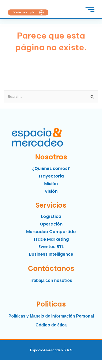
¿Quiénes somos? (51, 168)
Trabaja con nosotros (51, 280)
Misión (51, 184)
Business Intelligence (51, 254)
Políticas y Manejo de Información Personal (51, 316)
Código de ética (51, 325)
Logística (51, 216)
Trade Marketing (51, 239)
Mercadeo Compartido (51, 232)
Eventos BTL (51, 247)
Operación (51, 224)
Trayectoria (51, 176)
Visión (51, 191)
